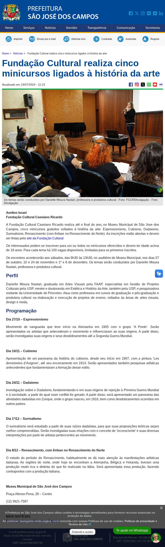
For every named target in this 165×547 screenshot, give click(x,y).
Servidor (71, 28)
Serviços (28, 28)
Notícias (50, 28)
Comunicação (126, 28)
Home (9, 28)
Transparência (97, 28)
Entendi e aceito (82, 532)
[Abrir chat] (156, 538)
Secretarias (152, 28)
